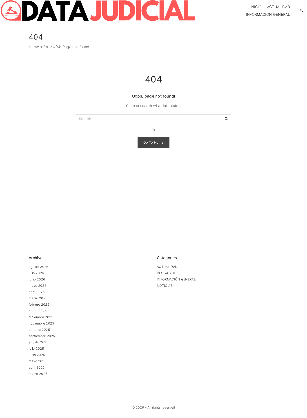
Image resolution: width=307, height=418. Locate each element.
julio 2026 (36, 273)
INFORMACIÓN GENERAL (176, 279)
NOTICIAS (165, 285)
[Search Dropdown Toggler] (301, 10)
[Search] (226, 118)
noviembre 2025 (41, 323)
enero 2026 (38, 311)
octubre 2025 (39, 329)
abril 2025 (36, 367)
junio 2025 (37, 355)
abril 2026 (37, 292)
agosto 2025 (38, 342)
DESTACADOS (167, 273)
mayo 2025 (37, 361)
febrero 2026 (39, 304)
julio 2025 (36, 348)
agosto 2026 (39, 267)
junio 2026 (37, 279)
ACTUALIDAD (167, 267)
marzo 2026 (38, 298)
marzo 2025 (38, 374)
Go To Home (153, 142)
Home (34, 46)
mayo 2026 (38, 285)
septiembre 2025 (42, 336)
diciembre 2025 (41, 317)
